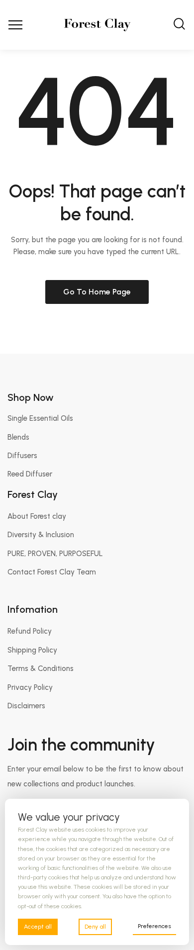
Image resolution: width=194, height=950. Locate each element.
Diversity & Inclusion (40, 534)
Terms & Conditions (40, 668)
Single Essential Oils (40, 418)
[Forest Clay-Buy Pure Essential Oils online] (97, 24)
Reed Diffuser (29, 474)
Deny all (95, 926)
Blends (18, 437)
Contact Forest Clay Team (51, 572)
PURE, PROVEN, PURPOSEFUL (55, 553)
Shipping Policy (32, 650)
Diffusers (22, 455)
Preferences (154, 926)
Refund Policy (29, 631)
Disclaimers (26, 705)
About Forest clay (36, 516)
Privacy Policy (30, 687)
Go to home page (97, 291)
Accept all (38, 926)
